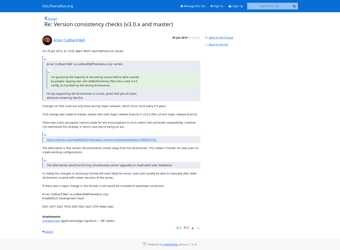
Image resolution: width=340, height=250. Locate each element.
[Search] (294, 6)
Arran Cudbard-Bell (69, 40)
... (44, 58)
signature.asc (51, 221)
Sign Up (237, 6)
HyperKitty (171, 244)
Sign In (218, 6)
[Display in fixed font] (192, 228)
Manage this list (194, 6)
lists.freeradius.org (57, 6)
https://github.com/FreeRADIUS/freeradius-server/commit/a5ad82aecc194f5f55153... (102, 140)
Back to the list (218, 44)
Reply (49, 232)
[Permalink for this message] (198, 228)
